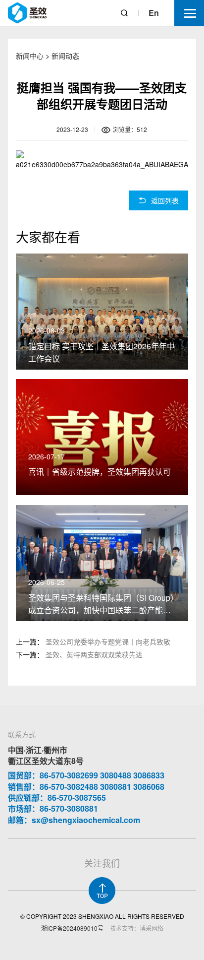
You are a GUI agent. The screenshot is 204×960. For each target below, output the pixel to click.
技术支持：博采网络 (136, 928)
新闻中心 (30, 56)
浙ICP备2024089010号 (72, 928)
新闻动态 (65, 56)
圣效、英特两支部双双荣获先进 (94, 654)
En (154, 12)
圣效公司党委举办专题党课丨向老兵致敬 (108, 641)
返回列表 (165, 200)
